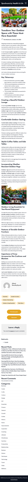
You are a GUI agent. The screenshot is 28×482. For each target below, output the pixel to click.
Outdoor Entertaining (8, 299)
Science (3, 453)
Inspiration (4, 428)
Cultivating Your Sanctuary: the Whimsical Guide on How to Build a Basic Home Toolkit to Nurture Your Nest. (13, 370)
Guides (3, 416)
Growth (3, 413)
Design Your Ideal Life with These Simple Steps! (14, 375)
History (3, 419)
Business (3, 385)
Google (6, 342)
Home (3, 422)
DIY (2, 401)
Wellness (3, 468)
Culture (3, 395)
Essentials (5, 296)
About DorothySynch (16, 284)
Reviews (3, 450)
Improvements (5, 425)
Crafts (3, 392)
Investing (3, 431)
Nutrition (3, 441)
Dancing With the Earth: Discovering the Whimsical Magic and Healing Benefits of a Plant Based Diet (12, 356)
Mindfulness (4, 438)
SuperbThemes (14, 479)
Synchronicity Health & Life (12, 3)
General (3, 410)
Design (3, 398)
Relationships (4, 447)
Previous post (14, 311)
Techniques (4, 456)
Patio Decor (21, 303)
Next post (14, 317)
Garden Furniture (15, 296)
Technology (4, 459)
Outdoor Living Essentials (9, 303)
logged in (12, 331)
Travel (3, 462)
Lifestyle (3, 435)
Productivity (4, 444)
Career (3, 389)
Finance (3, 407)
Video (2, 465)
